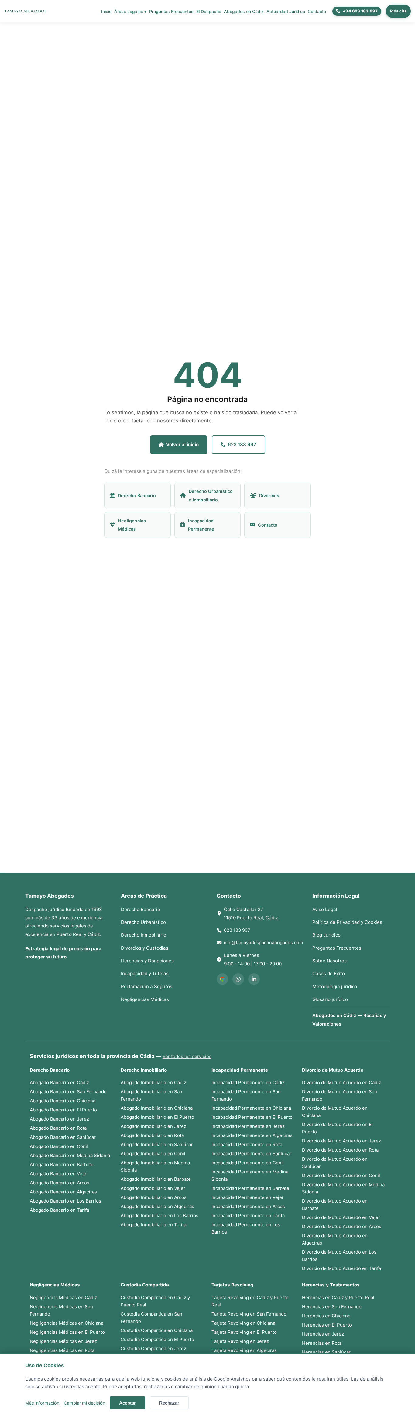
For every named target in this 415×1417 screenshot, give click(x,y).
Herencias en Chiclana (326, 1316)
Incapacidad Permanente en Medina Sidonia (249, 1175)
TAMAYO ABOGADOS (25, 11)
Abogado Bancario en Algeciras (63, 1192)
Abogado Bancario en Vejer (59, 1173)
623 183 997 (242, 444)
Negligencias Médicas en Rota (62, 1350)
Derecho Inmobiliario (143, 935)
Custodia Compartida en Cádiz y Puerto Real (155, 1301)
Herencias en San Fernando (332, 1306)
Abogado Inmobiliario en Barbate (156, 1179)
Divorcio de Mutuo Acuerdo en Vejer (341, 1217)
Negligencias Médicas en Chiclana (66, 1323)
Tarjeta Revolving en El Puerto (244, 1332)
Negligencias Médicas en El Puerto (67, 1332)
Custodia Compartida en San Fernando (151, 1317)
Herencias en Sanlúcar (326, 1352)
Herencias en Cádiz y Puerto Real (338, 1297)
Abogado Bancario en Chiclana (62, 1101)
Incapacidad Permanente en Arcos (248, 1206)
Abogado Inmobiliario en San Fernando (151, 1095)
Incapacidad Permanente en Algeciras (252, 1135)
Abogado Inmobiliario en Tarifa (153, 1224)
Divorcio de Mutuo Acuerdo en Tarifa (341, 1268)
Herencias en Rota (321, 1343)
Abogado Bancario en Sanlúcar (63, 1137)
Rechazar (169, 1402)
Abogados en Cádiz (244, 11)
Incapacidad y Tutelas (145, 973)
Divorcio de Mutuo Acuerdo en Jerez (341, 1141)
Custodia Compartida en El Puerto (157, 1339)
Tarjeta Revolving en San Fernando (248, 1314)
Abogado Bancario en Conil (59, 1146)
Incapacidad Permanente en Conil (247, 1163)
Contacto (317, 11)
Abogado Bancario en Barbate (62, 1164)
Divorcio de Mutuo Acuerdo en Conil (341, 1175)
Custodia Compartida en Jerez (153, 1348)
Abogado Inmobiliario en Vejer (153, 1188)
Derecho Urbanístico (143, 922)
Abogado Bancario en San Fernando (68, 1091)
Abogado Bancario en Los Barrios (65, 1201)
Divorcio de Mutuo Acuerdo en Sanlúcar (335, 1162)
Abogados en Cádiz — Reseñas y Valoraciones (349, 1019)
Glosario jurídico (330, 999)
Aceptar (127, 1402)
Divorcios (269, 495)
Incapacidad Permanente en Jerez (248, 1126)
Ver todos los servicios (187, 1056)
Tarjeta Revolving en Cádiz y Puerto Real (250, 1301)
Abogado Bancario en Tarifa (59, 1210)
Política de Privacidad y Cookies (347, 922)
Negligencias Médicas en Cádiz (63, 1297)
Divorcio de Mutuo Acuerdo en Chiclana (335, 1111)
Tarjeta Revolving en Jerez (240, 1341)
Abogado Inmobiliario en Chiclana (157, 1108)
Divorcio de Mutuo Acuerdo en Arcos (341, 1226)
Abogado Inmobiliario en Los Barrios (159, 1215)
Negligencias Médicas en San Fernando (61, 1310)
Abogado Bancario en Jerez (59, 1119)
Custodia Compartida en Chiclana (157, 1330)
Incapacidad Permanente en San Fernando (246, 1095)
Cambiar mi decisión (84, 1402)
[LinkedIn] (254, 979)
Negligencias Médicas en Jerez (63, 1341)
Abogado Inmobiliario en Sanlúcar (157, 1144)
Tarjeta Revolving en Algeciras (244, 1350)
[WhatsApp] (238, 979)
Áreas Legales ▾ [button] (130, 11)
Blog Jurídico (326, 935)
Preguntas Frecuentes (171, 11)
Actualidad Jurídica (285, 11)
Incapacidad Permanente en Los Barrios (245, 1228)
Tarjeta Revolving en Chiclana (243, 1323)
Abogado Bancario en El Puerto (63, 1110)
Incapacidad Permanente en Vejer (247, 1197)
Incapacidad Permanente (201, 524)
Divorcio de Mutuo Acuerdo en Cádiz (341, 1082)
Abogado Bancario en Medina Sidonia (70, 1155)
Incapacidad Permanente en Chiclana (251, 1108)
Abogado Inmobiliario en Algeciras (157, 1206)
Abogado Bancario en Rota (58, 1128)
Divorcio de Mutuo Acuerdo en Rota (340, 1150)
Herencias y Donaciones (147, 961)
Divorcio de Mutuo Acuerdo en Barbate (335, 1204)
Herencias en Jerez (323, 1334)
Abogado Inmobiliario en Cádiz (153, 1082)
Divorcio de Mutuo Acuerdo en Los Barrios (339, 1255)
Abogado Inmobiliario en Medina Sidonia (155, 1166)
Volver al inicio (182, 444)
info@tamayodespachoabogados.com (263, 942)
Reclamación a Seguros (146, 986)
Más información (42, 1402)
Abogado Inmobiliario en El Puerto (157, 1117)
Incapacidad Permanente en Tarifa (248, 1215)
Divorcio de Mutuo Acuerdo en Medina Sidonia (343, 1188)
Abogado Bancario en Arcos (59, 1183)
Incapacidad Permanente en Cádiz (248, 1082)
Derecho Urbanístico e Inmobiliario (211, 495)
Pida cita (398, 11)
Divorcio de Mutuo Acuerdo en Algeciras (335, 1239)
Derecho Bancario (137, 495)
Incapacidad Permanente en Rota (246, 1144)
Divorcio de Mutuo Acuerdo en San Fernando (339, 1095)
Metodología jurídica (334, 986)
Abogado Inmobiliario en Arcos (154, 1197)
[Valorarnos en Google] (222, 979)
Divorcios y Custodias (144, 948)
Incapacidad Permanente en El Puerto (252, 1117)
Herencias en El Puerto (327, 1325)
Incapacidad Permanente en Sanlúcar (251, 1153)
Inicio (106, 11)
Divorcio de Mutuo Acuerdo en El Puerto (337, 1128)
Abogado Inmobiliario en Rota (152, 1135)
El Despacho (208, 11)
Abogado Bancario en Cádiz (59, 1082)
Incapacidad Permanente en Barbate (250, 1188)
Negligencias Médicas (132, 524)
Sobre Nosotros (329, 961)
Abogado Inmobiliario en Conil (153, 1153)
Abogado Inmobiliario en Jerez (153, 1126)
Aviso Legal (324, 909)
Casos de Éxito (328, 973)
